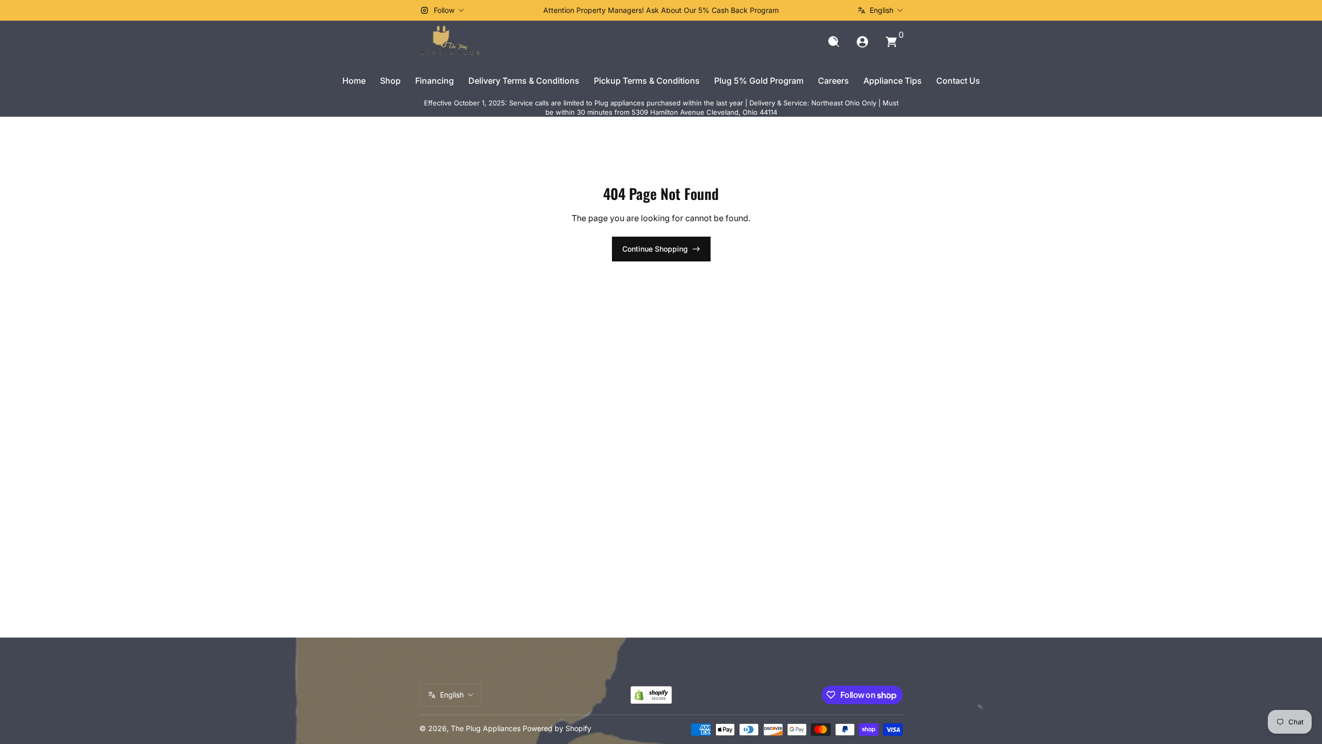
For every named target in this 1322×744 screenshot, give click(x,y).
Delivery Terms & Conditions (523, 80)
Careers (833, 80)
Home (354, 80)
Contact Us (958, 80)
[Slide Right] (818, 10)
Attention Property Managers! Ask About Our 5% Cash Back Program (661, 10)
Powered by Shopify (557, 728)
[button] (833, 41)
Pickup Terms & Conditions (647, 80)
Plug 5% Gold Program (759, 80)
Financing (434, 80)
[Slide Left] (504, 10)
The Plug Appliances (486, 728)
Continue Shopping (655, 248)
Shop (390, 80)
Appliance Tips (892, 80)
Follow (444, 10)
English (881, 10)
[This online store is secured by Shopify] (651, 695)
